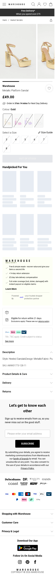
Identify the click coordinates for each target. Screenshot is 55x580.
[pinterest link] (26, 567)
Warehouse (8, 83)
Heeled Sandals (16, 20)
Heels (4, 20)
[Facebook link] (34, 567)
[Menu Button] (4, 4)
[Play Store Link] (26, 553)
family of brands (30, 464)
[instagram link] (19, 567)
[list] (26, 12)
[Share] (48, 20)
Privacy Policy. (36, 473)
